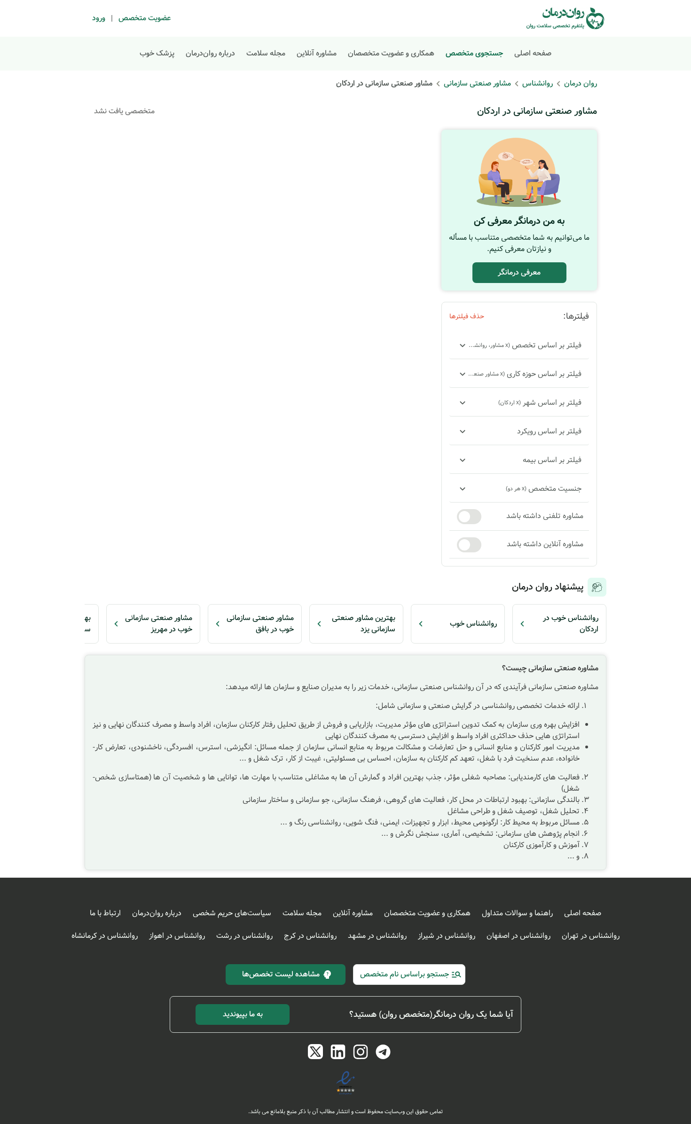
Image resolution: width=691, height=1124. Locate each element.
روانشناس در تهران (591, 936)
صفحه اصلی (532, 53)
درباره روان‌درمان (210, 53)
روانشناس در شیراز (446, 936)
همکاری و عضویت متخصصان (391, 53)
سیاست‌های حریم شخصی (232, 913)
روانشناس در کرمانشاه (104, 936)
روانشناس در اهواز (177, 936)
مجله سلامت (265, 53)
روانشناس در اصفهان (518, 936)
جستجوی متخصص (474, 53)
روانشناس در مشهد (377, 936)
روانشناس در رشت (244, 936)
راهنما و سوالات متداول (517, 913)
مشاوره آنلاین (317, 53)
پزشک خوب (157, 53)
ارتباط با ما (105, 913)
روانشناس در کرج (310, 936)
